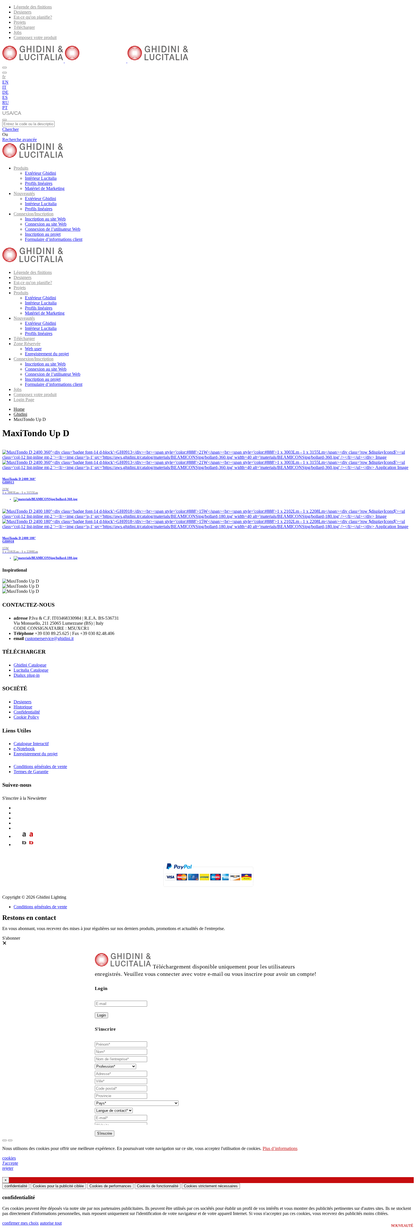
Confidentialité (27, 712)
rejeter (7, 1168)
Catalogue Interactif (31, 743)
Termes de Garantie (31, 771)
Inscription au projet (43, 234)
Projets (20, 22)
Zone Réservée (27, 343)
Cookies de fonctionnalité (157, 1186)
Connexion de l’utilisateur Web (52, 229)
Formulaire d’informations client (53, 239)
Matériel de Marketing (45, 188)
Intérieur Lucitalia (41, 178)
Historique (23, 706)
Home (19, 409)
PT (5, 107)
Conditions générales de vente (40, 766)
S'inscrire (104, 1133)
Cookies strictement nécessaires (211, 1186)
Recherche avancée (19, 139)
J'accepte (10, 1163)
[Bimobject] (24, 844)
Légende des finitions (33, 7)
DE (5, 92)
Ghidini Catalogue (30, 665)
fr (4, 76)
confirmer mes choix (20, 1223)
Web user (33, 348)
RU (5, 102)
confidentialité (16, 1186)
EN (5, 82)
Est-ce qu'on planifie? (33, 17)
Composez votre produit (35, 37)
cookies (9, 1158)
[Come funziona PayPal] (208, 889)
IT (4, 87)
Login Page (24, 399)
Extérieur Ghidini (40, 173)
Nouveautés (24, 193)
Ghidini (20, 414)
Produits (21, 168)
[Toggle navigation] (4, 120)
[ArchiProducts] (24, 836)
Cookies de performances (110, 1186)
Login (101, 1015)
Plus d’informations (280, 1148)
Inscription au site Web (45, 219)
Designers (22, 12)
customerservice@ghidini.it (49, 638)
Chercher (10, 129)
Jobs (18, 32)
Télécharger (24, 27)
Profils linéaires (38, 183)
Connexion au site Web (46, 224)
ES (5, 97)
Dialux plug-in (27, 675)
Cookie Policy (26, 717)
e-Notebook (24, 748)
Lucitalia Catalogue (31, 670)
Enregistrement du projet (47, 353)
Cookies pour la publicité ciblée (58, 1186)
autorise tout (51, 1223)
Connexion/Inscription (33, 213)
